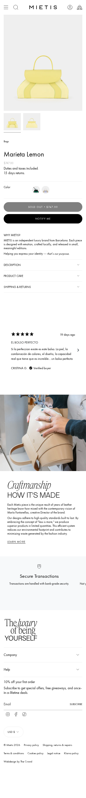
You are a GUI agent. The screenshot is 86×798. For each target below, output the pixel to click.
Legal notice (53, 753)
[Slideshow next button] (78, 350)
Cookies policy (36, 753)
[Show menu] (6, 7)
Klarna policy (71, 753)
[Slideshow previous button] (7, 350)
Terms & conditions (14, 753)
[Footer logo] (21, 630)
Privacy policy (31, 745)
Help (7, 669)
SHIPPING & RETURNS (17, 287)
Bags (6, 141)
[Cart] (79, 7)
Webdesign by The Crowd (18, 761)
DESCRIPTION (12, 265)
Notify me (43, 218)
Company (10, 655)
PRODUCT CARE (13, 276)
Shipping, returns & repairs (57, 745)
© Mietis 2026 (12, 745)
